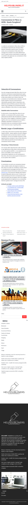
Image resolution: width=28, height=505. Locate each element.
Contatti (3, 493)
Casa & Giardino (5, 328)
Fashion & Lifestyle (5, 333)
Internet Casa (4, 172)
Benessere (3, 326)
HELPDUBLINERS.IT (14, 5)
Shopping (3, 337)
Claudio (11, 24)
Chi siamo (3, 495)
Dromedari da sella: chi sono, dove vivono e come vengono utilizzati (12, 302)
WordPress (16, 503)
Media (2, 340)
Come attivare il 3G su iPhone (14, 190)
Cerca (2, 313)
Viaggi (2, 350)
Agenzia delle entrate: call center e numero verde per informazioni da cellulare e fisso (13, 278)
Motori (2, 343)
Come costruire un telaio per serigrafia (12, 256)
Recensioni (3, 345)
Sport (2, 348)
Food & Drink (4, 335)
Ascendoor (24, 501)
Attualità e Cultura (5, 227)
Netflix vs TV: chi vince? (13, 192)
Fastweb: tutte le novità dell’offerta (15, 186)
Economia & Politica (6, 330)
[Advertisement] (14, 74)
